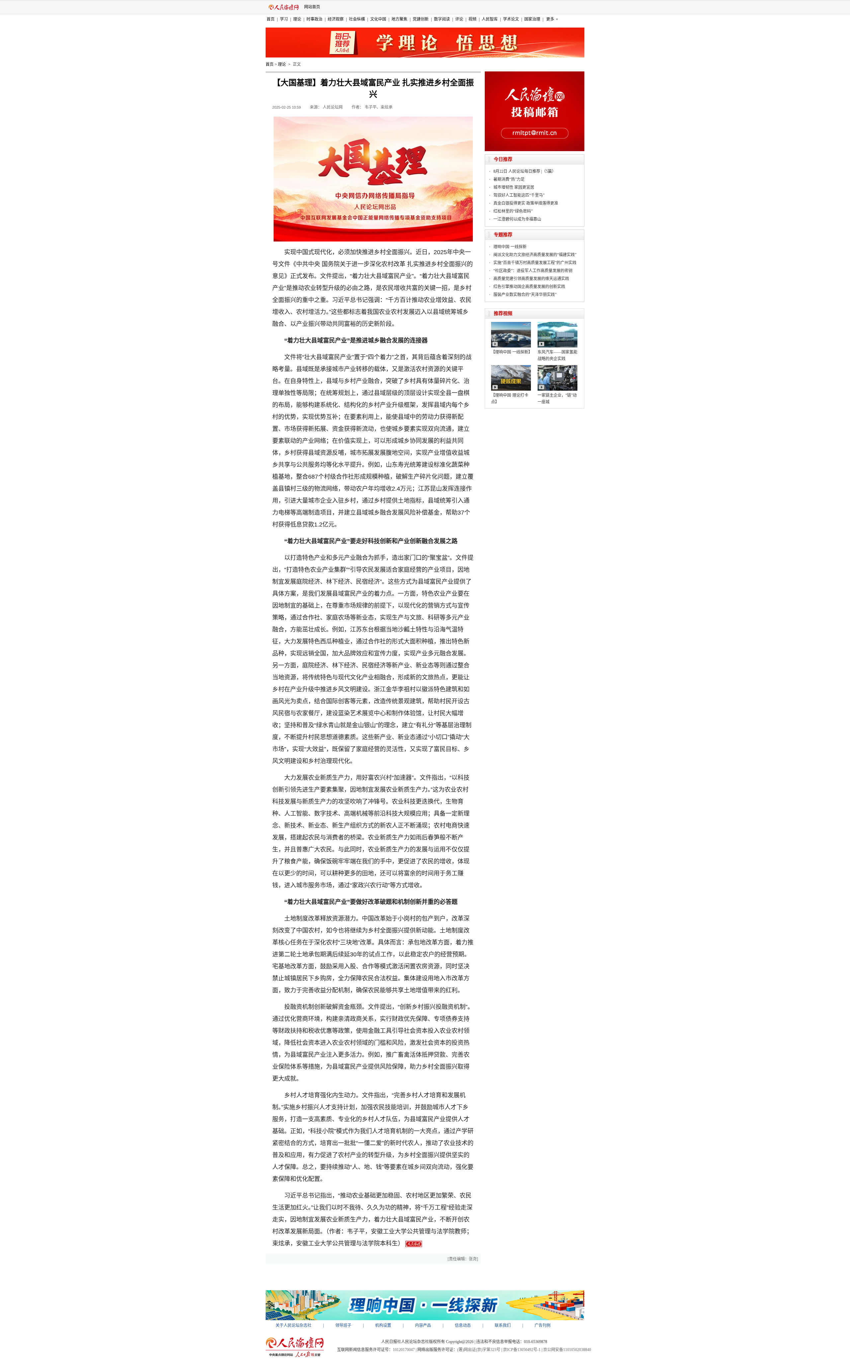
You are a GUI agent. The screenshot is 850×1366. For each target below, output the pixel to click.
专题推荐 (503, 234)
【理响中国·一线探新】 (511, 352)
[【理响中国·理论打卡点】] (511, 367)
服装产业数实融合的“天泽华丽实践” (524, 294)
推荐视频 (503, 313)
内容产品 (423, 1325)
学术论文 (511, 19)
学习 (284, 19)
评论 (459, 19)
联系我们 (503, 1325)
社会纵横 (357, 19)
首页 (271, 19)
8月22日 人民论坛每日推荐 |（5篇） (524, 171)
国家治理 (532, 19)
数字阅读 (442, 19)
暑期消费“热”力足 (509, 179)
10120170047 (404, 1349)
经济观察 (336, 19)
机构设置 (383, 1325)
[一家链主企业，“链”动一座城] (557, 367)
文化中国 (378, 19)
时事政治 (314, 19)
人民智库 (490, 19)
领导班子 (343, 1325)
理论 (297, 19)
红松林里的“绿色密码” (513, 211)
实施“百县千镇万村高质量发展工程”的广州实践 (534, 262)
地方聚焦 (399, 19)
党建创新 (421, 19)
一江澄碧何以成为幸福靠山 (517, 219)
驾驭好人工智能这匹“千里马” (519, 195)
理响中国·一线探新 (510, 246)
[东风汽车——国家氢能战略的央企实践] (557, 324)
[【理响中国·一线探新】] (511, 324)
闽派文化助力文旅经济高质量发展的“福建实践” (534, 254)
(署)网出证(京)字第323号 (478, 1349)
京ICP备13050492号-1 (522, 1349)
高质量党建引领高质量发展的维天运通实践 (531, 278)
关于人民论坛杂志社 (293, 1325)
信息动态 (463, 1325)
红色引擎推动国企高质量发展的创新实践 (529, 286)
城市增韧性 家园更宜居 (513, 187)
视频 (472, 19)
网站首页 (312, 7)
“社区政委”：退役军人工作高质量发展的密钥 (532, 270)
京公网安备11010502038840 (567, 1349)
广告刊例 (543, 1325)
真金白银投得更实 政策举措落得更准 (525, 203)
